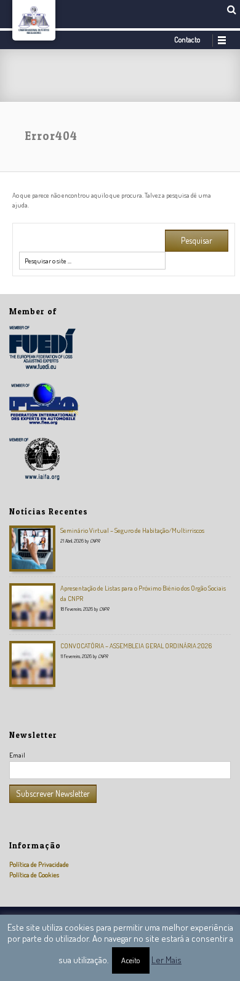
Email (17, 754)
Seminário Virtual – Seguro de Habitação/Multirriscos (132, 530)
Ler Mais (166, 960)
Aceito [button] (130, 960)
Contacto (187, 39)
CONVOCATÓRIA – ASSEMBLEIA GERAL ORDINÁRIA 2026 (136, 645)
